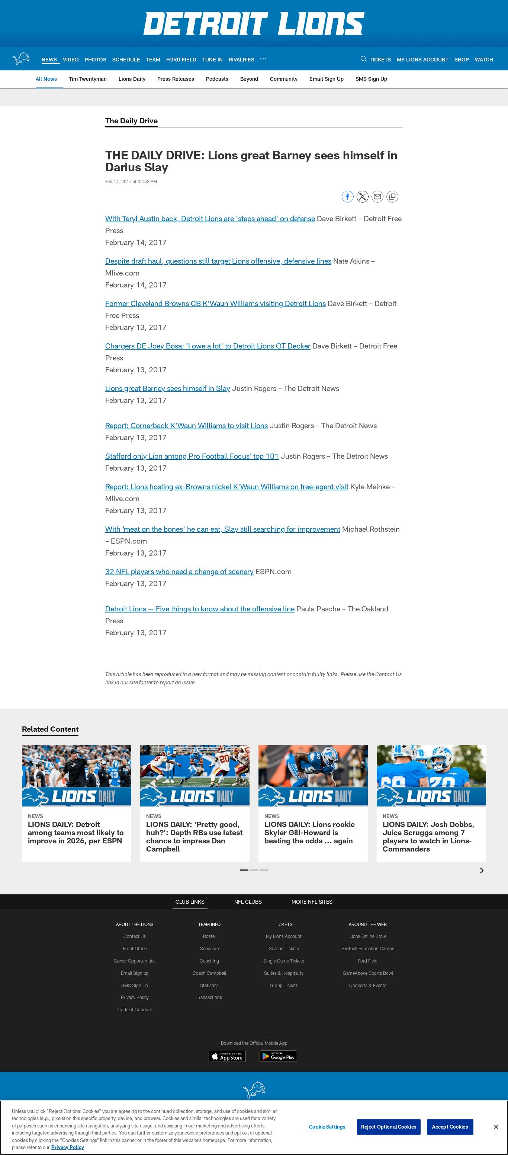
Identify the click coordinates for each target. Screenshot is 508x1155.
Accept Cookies (450, 1127)
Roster (209, 936)
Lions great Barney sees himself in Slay (167, 388)
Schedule (209, 948)
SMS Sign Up (134, 985)
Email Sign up (135, 973)
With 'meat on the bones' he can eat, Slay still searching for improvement (222, 528)
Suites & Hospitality (283, 973)
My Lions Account (284, 936)
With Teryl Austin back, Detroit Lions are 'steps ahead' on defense (210, 218)
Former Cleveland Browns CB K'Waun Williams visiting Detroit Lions (215, 303)
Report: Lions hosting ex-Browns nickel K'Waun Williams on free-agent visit (226, 486)
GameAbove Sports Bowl (368, 973)
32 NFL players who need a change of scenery (179, 571)
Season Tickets (284, 948)
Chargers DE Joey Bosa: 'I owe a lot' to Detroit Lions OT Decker (208, 345)
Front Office (135, 948)
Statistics (209, 985)
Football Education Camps (367, 948)
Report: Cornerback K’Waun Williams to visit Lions (186, 425)
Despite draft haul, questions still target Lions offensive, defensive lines (218, 260)
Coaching (209, 960)
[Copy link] (392, 197)
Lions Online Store (368, 936)
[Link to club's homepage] (21, 58)
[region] (254, 1127)
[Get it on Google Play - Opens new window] (278, 1060)
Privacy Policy (135, 997)
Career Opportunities (134, 960)
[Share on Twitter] (363, 200)
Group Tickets (284, 985)
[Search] (364, 59)
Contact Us (134, 936)
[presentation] (483, 871)
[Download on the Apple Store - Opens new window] (227, 1057)
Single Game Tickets (283, 960)
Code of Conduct (135, 1009)
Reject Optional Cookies (389, 1127)
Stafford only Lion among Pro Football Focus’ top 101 (192, 455)
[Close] (496, 1127)
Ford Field (367, 960)
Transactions (209, 997)
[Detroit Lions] (254, 1091)
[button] (244, 870)
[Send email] (377, 200)
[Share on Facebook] (348, 200)
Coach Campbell (209, 973)
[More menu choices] (263, 59)
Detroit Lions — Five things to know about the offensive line (200, 608)
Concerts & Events (367, 985)
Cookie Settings (327, 1127)
